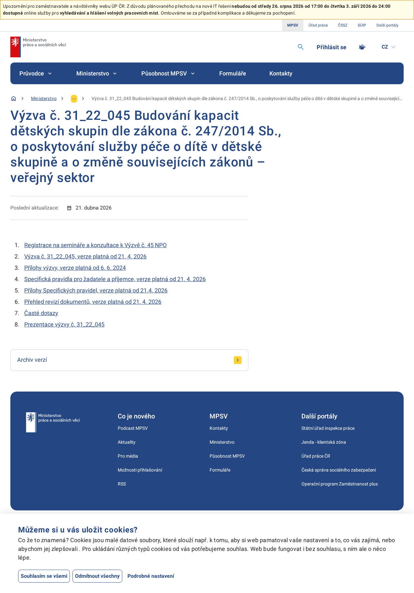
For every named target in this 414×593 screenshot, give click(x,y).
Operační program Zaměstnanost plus (339, 483)
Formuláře (232, 73)
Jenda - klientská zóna (323, 442)
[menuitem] (36, 73)
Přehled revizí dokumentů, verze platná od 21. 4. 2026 (92, 301)
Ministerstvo (92, 73)
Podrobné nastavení (150, 576)
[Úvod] (13, 98)
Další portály (387, 25)
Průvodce (31, 73)
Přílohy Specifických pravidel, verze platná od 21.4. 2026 (96, 290)
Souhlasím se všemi (44, 576)
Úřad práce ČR (315, 456)
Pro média (128, 456)
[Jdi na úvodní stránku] (38, 47)
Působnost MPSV (164, 73)
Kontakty (280, 73)
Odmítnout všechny (97, 576)
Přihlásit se (331, 47)
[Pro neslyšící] (362, 47)
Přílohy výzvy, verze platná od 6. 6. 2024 (75, 267)
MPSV (292, 25)
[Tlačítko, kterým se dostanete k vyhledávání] (301, 47)
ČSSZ (342, 25)
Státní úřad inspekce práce (327, 428)
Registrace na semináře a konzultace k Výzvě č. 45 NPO (95, 245)
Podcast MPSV (133, 428)
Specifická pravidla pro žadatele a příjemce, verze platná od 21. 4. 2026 (115, 279)
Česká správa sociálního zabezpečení (338, 470)
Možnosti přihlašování (140, 470)
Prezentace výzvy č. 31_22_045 (64, 324)
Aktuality (127, 442)
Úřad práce (318, 25)
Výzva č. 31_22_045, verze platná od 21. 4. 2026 (85, 256)
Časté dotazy (41, 313)
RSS (122, 483)
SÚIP (362, 25)
